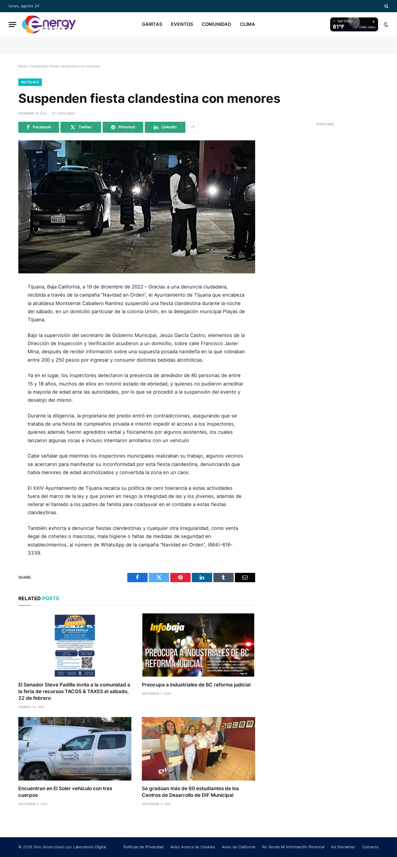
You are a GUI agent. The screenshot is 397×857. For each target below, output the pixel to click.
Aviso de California (238, 847)
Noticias (30, 82)
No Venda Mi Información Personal (293, 847)
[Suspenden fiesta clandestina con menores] (136, 206)
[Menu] (12, 24)
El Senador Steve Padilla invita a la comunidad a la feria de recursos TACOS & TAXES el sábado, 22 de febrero (74, 691)
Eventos (182, 24)
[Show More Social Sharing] (193, 127)
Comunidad (216, 24)
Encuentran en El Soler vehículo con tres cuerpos (65, 792)
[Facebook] (9, 303)
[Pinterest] (9, 342)
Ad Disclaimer (343, 847)
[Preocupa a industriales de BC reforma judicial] (198, 645)
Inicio (22, 66)
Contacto (370, 847)
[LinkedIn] (9, 329)
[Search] (385, 6)
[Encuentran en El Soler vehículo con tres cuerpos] (74, 749)
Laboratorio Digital (89, 847)
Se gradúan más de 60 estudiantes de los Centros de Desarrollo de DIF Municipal (190, 792)
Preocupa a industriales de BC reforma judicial (196, 685)
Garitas (152, 24)
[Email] (9, 355)
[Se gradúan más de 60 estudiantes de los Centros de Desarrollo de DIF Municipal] (198, 749)
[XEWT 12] (49, 24)
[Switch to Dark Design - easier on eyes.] (385, 24)
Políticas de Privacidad (144, 847)
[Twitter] (9, 316)
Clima (247, 24)
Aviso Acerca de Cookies (192, 847)
